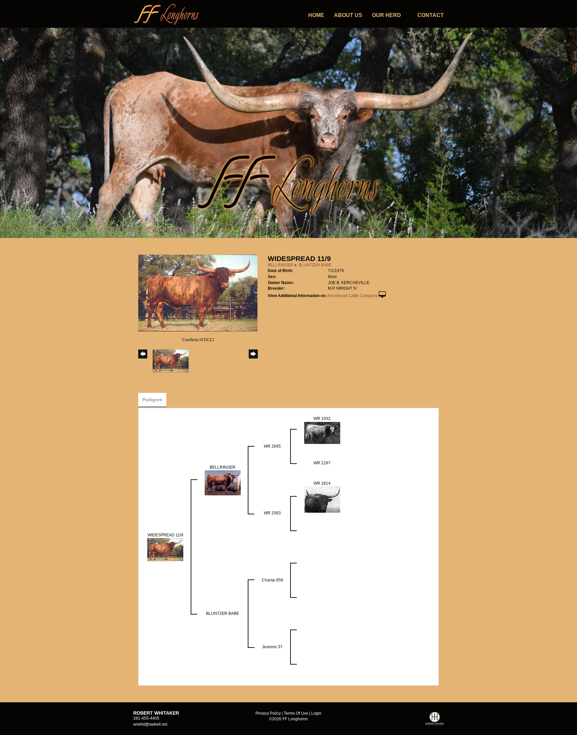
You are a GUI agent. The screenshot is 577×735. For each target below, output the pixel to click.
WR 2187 (322, 463)
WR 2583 (272, 513)
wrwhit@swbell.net (150, 724)
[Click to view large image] (197, 292)
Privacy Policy (268, 713)
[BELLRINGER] (223, 482)
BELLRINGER (281, 265)
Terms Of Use (296, 713)
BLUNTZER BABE (315, 265)
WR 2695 (272, 446)
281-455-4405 (146, 718)
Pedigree (152, 399)
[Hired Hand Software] (434, 722)
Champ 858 (272, 580)
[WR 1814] (322, 499)
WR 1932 (322, 418)
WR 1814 (322, 483)
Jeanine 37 (272, 647)
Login (316, 713)
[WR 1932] (322, 432)
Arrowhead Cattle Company (352, 295)
